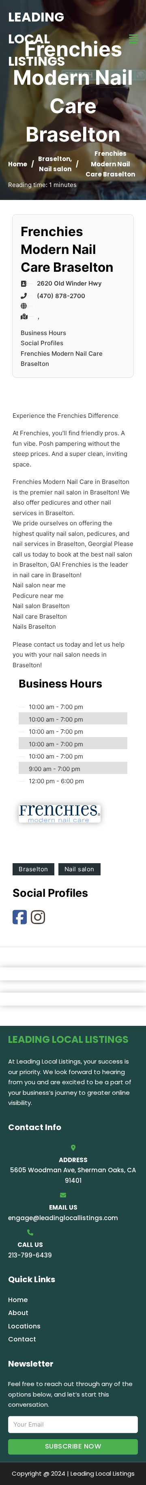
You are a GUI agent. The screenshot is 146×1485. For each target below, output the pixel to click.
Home (17, 164)
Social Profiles (42, 343)
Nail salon (55, 169)
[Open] (133, 39)
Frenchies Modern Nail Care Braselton (62, 359)
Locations (24, 1326)
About (18, 1312)
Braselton (54, 159)
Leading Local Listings (36, 39)
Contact (22, 1339)
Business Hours (43, 333)
